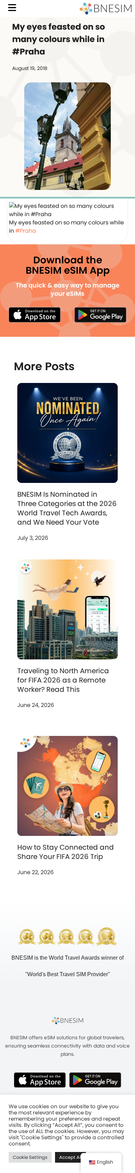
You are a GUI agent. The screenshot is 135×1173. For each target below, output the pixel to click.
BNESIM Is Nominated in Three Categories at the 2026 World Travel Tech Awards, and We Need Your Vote (67, 508)
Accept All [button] (70, 1157)
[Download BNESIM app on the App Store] (35, 315)
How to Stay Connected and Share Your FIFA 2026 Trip (65, 851)
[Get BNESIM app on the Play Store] (100, 315)
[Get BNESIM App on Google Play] (95, 1080)
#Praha (25, 231)
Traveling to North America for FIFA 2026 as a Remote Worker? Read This (63, 680)
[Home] (106, 8)
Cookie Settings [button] (30, 1157)
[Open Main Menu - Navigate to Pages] (12, 7)
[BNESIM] (67, 1021)
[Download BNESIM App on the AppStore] (40, 1080)
